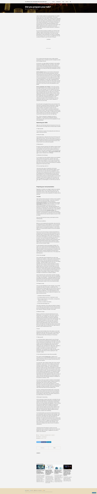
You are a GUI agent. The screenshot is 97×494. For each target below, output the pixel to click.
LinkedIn (27, 490)
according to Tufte (50, 210)
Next (54, 447)
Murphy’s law (47, 356)
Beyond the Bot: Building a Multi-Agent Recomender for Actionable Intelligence (49, 472)
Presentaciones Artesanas (41, 202)
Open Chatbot (94, 492)
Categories (58, 1)
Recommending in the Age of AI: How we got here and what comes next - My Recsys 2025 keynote (67, 473)
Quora (40, 490)
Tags (63, 1)
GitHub (36, 490)
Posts (53, 1)
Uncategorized (44, 436)
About (67, 1)
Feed (44, 490)
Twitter (31, 490)
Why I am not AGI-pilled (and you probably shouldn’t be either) (58, 472)
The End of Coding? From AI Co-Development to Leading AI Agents (40, 472)
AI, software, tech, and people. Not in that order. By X (36, 1)
